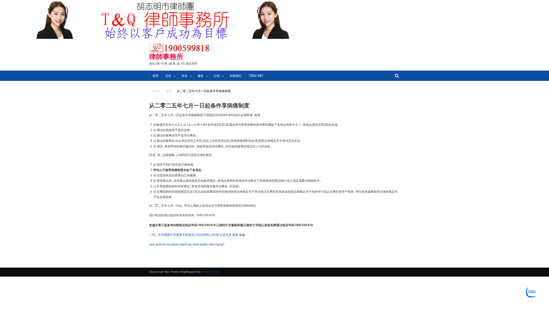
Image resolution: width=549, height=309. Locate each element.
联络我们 (236, 75)
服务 (201, 75)
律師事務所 (166, 57)
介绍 (217, 75)
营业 (184, 75)
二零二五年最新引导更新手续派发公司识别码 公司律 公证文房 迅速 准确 (197, 234)
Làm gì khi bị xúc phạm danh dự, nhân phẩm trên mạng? (186, 244)
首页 (155, 75)
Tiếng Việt (256, 75)
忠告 (168, 75)
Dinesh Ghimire (210, 271)
